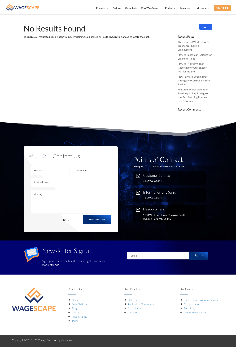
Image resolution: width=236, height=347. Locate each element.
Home (75, 300)
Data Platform (79, 304)
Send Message (97, 219)
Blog (74, 308)
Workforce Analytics (195, 312)
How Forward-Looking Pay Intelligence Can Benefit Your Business (194, 80)
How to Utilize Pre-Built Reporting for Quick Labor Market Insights (192, 67)
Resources (185, 8)
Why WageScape (149, 8)
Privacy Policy (79, 316)
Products (100, 8)
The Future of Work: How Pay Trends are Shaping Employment (194, 45)
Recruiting (189, 308)
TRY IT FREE (222, 8)
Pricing (168, 8)
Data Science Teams (138, 300)
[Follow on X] (221, 340)
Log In (203, 8)
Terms (75, 320)
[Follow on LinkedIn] (215, 340)
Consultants (131, 8)
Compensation (192, 304)
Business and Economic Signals (201, 300)
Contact (76, 312)
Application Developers (141, 304)
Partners (117, 8)
